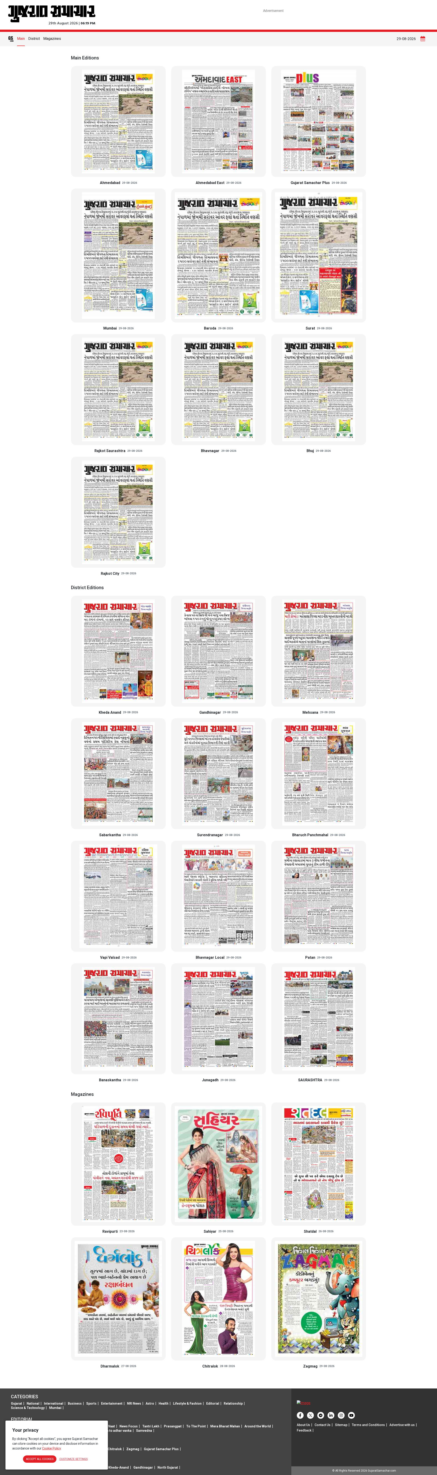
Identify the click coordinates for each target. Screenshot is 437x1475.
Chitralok (115, 1449)
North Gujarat (168, 1467)
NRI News (134, 1403)
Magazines (52, 38)
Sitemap (341, 1425)
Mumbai (55, 1408)
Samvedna (144, 1430)
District (34, 38)
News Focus (128, 1426)
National (33, 1403)
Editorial (212, 1403)
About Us (303, 1425)
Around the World (257, 1426)
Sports (91, 1403)
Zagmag (132, 1449)
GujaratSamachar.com (382, 1470)
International (53, 1403)
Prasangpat (173, 1426)
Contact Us (322, 1425)
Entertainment (111, 1403)
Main (21, 38)
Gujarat (16, 1403)
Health (163, 1403)
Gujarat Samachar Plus (161, 1449)
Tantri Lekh (150, 1426)
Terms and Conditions (368, 1425)
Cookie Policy (51, 1448)
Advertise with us (402, 1425)
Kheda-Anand (118, 1467)
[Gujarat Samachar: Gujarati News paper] (51, 13)
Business (75, 1403)
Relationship (233, 1403)
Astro (150, 1403)
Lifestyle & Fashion (187, 1403)
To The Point (196, 1426)
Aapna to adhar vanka (115, 1430)
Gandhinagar (143, 1467)
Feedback (304, 1430)
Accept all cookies (39, 1459)
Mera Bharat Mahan (225, 1426)
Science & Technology (28, 1408)
